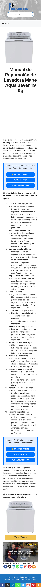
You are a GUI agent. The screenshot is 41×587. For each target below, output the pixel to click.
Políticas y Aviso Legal (27, 580)
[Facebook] (5, 566)
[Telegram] (21, 566)
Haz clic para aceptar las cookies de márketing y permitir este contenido (20, 552)
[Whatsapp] (17, 566)
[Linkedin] (13, 566)
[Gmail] (26, 566)
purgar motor (20, 180)
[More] (34, 566)
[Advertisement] (20, 117)
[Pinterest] (30, 566)
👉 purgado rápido (20, 174)
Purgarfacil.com (12, 577)
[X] (9, 566)
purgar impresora (20, 185)
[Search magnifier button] (31, 14)
